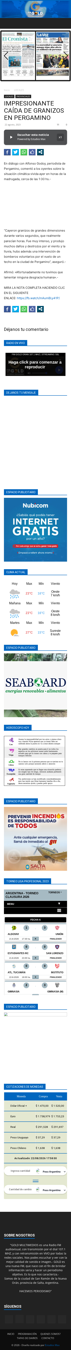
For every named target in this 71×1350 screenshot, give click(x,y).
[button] (6, 23)
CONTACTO (47, 1338)
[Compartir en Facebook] (7, 152)
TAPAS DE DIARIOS (27, 1338)
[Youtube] (62, 1319)
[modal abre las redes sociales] (40, 152)
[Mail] (30, 1319)
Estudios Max (52, 1345)
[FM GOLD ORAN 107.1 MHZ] (35, 9)
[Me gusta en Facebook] (32, 152)
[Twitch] (41, 1319)
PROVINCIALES (23, 96)
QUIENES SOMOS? (50, 1334)
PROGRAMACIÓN (27, 1334)
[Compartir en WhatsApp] (24, 152)
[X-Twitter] (51, 1319)
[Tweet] (15, 152)
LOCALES (19, 90)
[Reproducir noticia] (11, 137)
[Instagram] (19, 1319)
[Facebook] (9, 1319)
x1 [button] (60, 137)
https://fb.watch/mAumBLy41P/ (38, 298)
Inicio (7, 90)
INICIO (10, 1334)
